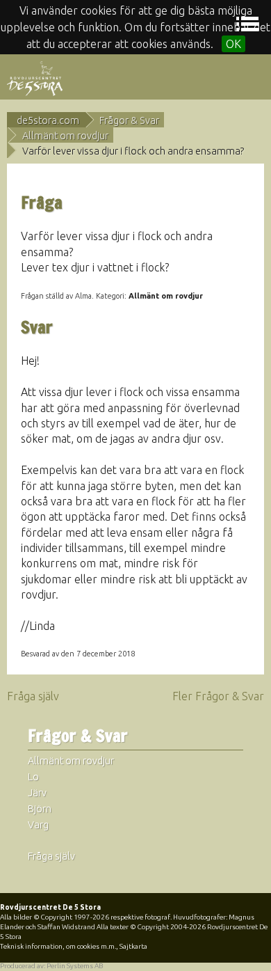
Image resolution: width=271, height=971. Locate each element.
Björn (39, 808)
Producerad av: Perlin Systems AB (51, 966)
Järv (37, 792)
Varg (38, 824)
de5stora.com (48, 120)
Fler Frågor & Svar (218, 696)
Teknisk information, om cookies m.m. (58, 946)
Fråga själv (33, 696)
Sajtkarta (133, 946)
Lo (33, 776)
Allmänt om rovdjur (65, 135)
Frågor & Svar (129, 120)
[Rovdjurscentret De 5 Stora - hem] (35, 77)
